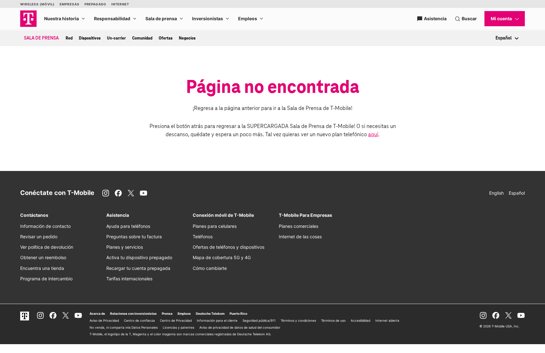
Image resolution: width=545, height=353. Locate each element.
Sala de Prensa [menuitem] (41, 38)
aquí (373, 135)
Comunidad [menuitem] (142, 38)
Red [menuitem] (69, 38)
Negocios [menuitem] (187, 38)
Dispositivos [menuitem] (90, 38)
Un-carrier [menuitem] (116, 38)
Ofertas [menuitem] (166, 38)
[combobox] (495, 38)
